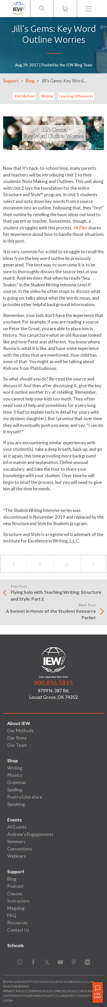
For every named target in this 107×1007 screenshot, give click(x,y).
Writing (47, 96)
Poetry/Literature (24, 797)
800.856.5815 (53, 682)
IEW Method (24, 96)
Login (8, 1000)
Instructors (18, 901)
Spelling (14, 789)
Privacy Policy (14, 991)
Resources (17, 922)
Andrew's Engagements (30, 834)
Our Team (17, 745)
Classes (14, 893)
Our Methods (20, 730)
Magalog (16, 908)
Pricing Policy (67, 991)
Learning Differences (76, 96)
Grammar (16, 782)
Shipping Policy (41, 991)
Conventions (19, 848)
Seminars (16, 841)
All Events (16, 827)
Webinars (16, 856)
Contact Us (18, 930)
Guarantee (65, 996)
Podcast (15, 886)
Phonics (15, 775)
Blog (30, 80)
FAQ (11, 915)
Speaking (16, 804)
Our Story (17, 738)
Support (11, 80)
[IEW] (18, 8)
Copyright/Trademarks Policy (29, 996)
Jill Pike (80, 227)
